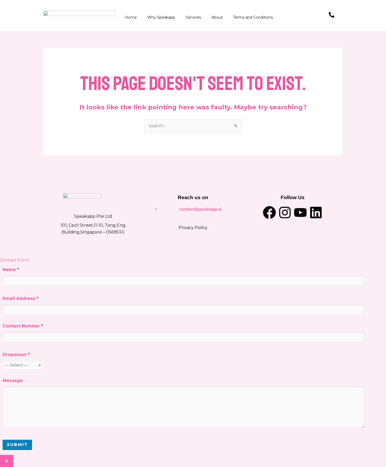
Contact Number (23, 325)
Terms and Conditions (253, 17)
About (217, 17)
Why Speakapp (161, 17)
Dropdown (16, 354)
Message (13, 380)
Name (11, 269)
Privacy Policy (193, 227)
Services (193, 17)
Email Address (20, 298)
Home (131, 17)
